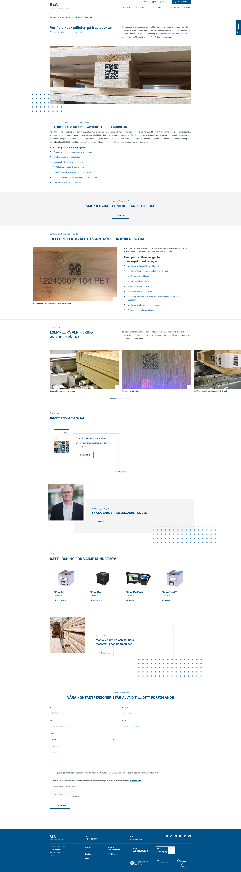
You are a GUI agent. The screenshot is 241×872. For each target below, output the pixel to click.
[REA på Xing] (180, 836)
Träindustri (78, 17)
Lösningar (61, 17)
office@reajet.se (136, 839)
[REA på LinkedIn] (167, 836)
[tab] (113, 398)
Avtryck (88, 847)
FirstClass (111, 854)
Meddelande (54, 747)
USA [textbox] (54, 739)
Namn (52, 708)
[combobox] (84, 739)
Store (87, 859)
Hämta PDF (83, 455)
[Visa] (75, 274)
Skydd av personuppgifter (114, 848)
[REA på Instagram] (185, 836)
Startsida (53, 17)
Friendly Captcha (75, 796)
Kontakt (88, 854)
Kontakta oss (120, 215)
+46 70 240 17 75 (91, 839)
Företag (125, 708)
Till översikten (104, 653)
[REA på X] (176, 836)
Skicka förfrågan (59, 805)
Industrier (69, 17)
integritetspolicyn (136, 781)
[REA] (60, 6)
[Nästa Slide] (54, 345)
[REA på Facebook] (171, 836)
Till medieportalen (120, 472)
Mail (123, 721)
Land (52, 734)
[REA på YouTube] (189, 836)
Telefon (53, 721)
